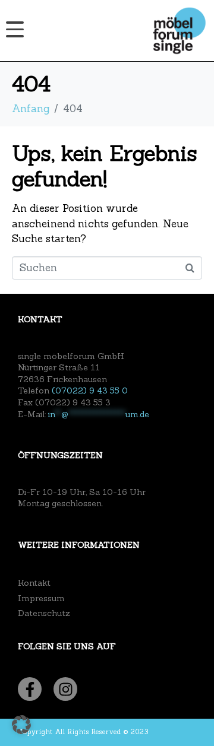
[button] (21, 724)
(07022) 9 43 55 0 (90, 390)
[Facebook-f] (30, 689)
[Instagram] (65, 689)
